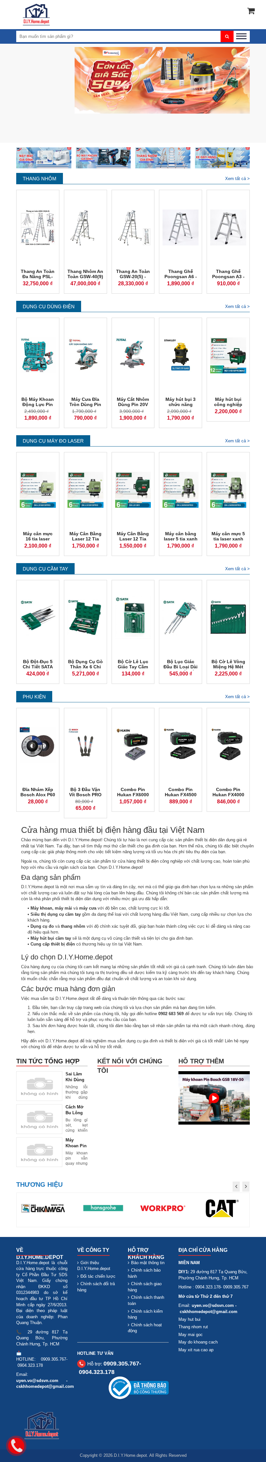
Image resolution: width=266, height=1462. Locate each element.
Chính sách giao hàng (145, 1286)
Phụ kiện (34, 696)
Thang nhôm (39, 178)
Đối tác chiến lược (97, 1276)
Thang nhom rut (193, 1326)
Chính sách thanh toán (146, 1300)
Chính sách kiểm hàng (145, 1314)
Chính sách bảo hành (144, 1273)
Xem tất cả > (237, 178)
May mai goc (190, 1334)
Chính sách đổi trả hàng (96, 1286)
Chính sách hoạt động (145, 1327)
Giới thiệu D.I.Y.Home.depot (93, 1265)
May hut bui (189, 1319)
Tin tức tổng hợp (47, 1061)
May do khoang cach (198, 1342)
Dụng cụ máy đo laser (53, 441)
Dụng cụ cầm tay (45, 569)
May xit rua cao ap (195, 1349)
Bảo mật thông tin (147, 1262)
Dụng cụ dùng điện (49, 306)
